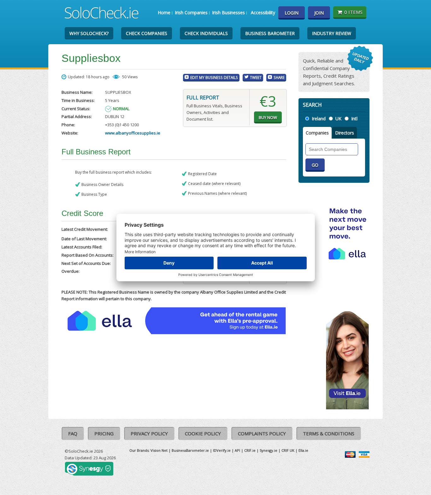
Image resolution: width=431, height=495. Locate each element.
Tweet (256, 77)
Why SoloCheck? (89, 33)
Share (279, 77)
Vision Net (159, 450)
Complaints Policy (262, 433)
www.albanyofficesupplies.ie (132, 133)
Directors (344, 133)
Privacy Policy (149, 433)
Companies (317, 133)
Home (164, 12)
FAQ (72, 433)
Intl (354, 119)
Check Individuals (206, 33)
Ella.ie (303, 450)
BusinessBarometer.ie (190, 450)
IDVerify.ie (222, 450)
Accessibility (263, 12)
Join (319, 13)
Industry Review (331, 33)
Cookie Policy (203, 433)
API (237, 450)
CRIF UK (287, 450)
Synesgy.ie (268, 450)
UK (338, 119)
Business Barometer (270, 33)
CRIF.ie (250, 450)
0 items (353, 12)
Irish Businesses (228, 12)
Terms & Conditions (328, 433)
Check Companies (146, 33)
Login (291, 13)
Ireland (319, 119)
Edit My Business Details (214, 77)
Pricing (104, 433)
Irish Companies (191, 12)
